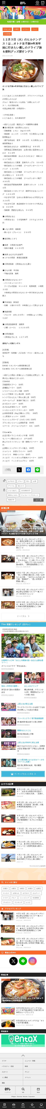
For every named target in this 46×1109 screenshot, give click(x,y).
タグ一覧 (38, 500)
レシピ (28, 902)
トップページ (8, 1092)
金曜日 (38, 888)
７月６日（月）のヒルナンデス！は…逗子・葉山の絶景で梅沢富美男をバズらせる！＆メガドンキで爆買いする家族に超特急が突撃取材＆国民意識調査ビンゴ (30, 831)
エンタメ (6, 893)
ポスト (19, 469)
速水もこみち (13, 495)
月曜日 (5, 888)
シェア (28, 469)
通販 (3, 1083)
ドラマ (4, 1061)
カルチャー (36, 893)
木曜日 (30, 888)
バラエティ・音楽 (8, 1066)
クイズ (5, 898)
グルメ (35, 29)
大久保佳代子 (26, 490)
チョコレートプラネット (29, 495)
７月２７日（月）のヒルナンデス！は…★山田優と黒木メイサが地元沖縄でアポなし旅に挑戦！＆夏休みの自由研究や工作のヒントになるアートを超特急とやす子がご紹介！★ (30, 857)
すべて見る (22, 616)
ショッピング (24, 898)
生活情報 (7, 34)
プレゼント (7, 902)
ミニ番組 (5, 1077)
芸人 (27, 481)
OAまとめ (7, 29)
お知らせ (16, 893)
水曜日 (22, 888)
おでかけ (26, 29)
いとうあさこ (13, 490)
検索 (23, 1092)
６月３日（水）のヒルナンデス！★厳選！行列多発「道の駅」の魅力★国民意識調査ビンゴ (30, 804)
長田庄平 (11, 500)
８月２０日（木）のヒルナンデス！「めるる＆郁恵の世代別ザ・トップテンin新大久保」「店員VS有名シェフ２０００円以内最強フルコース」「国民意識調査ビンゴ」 (30, 791)
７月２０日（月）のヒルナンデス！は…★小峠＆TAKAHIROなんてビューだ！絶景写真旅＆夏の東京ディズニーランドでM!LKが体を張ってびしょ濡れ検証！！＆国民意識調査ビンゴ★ (30, 844)
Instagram (32, 961)
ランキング (18, 902)
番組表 (38, 1092)
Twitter (13, 961)
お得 (34, 481)
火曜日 (16, 29)
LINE (23, 961)
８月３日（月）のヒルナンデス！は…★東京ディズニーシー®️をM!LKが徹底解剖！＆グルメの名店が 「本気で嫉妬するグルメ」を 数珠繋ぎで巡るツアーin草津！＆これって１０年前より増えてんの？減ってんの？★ (30, 818)
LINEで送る (37, 469)
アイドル (11, 486)
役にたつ (21, 486)
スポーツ (5, 1072)
